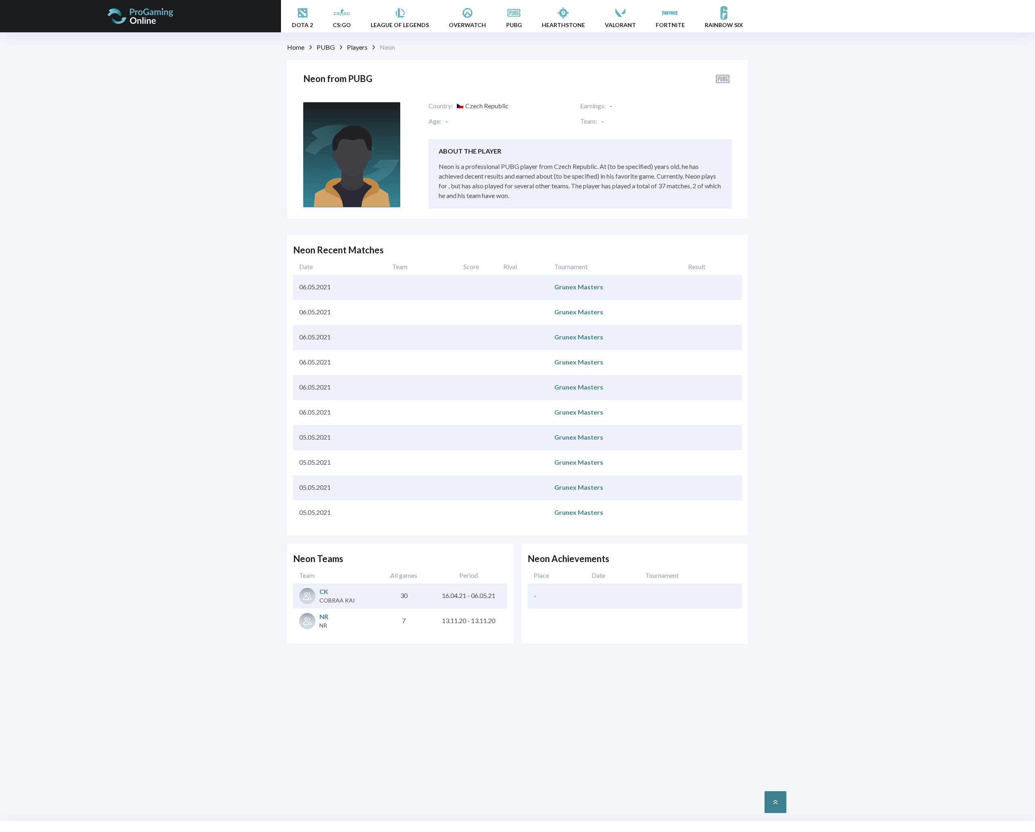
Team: (588, 121)
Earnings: (593, 106)
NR (323, 616)
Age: (435, 121)
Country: (441, 106)
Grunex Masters (578, 287)
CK (323, 591)
